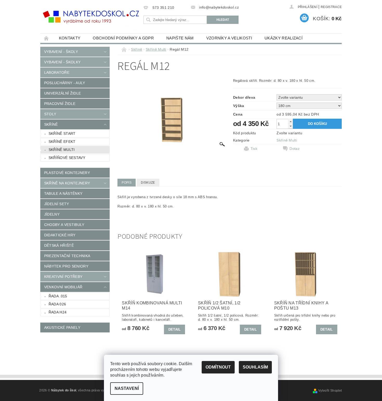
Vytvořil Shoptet (330, 390)
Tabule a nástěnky (63, 193)
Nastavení (127, 388)
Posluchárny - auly (64, 83)
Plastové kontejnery (67, 173)
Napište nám (180, 38)
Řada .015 (58, 296)
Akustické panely (62, 327)
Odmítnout (218, 367)
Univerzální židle (62, 93)
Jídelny (52, 214)
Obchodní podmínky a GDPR (123, 38)
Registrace (331, 7)
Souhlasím (255, 367)
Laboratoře (56, 72)
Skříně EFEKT (62, 141)
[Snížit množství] (290, 126)
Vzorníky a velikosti (229, 38)
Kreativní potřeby (63, 277)
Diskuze (148, 182)
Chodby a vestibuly (64, 225)
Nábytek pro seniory (66, 266)
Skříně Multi (62, 150)
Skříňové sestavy (67, 158)
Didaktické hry (59, 235)
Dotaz (294, 148)
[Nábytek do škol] (91, 17)
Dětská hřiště (59, 245)
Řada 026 (57, 304)
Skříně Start (62, 133)
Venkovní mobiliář (63, 287)
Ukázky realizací (283, 38)
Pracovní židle (59, 104)
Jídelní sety (56, 204)
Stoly (50, 114)
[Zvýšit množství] (290, 121)
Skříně (51, 124)
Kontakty (70, 38)
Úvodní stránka (46, 38)
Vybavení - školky (62, 62)
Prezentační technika (67, 256)
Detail (174, 329)
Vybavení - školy (61, 52)
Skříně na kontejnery (67, 183)
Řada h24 (58, 312)
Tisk (254, 148)
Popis (126, 182)
